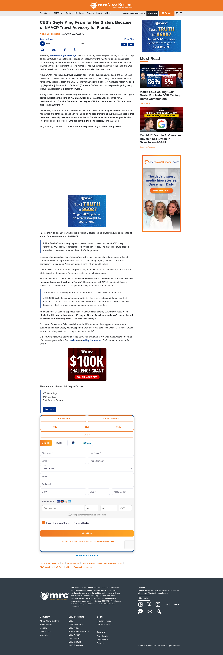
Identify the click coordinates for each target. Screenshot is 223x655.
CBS (120, 563)
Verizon (74, 340)
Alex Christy (145, 103)
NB (63, 563)
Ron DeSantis (73, 563)
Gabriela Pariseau (147, 147)
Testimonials (128, 13)
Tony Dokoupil (88, 563)
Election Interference (82, 567)
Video (68, 567)
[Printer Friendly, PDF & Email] (54, 50)
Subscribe (152, 13)
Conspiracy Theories (106, 563)
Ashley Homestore (91, 340)
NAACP (55, 563)
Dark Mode (140, 13)
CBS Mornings (46, 567)
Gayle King (45, 563)
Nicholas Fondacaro (50, 34)
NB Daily (59, 567)
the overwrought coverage (63, 55)
